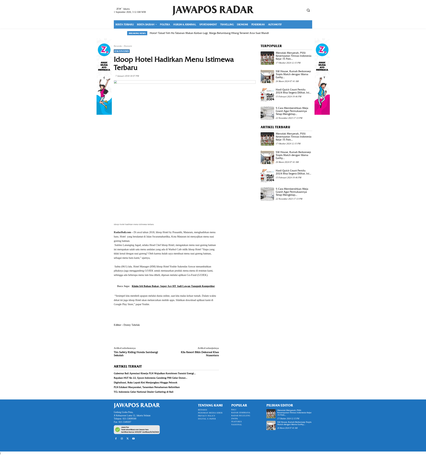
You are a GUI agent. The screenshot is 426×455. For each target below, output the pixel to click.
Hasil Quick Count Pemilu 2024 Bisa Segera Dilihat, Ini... (293, 91)
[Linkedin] (147, 336)
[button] (308, 10)
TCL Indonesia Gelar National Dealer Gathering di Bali (143, 391)
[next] (297, 33)
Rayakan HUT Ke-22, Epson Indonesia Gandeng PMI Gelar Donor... (150, 377)
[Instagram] (122, 439)
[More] (163, 336)
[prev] (291, 33)
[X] (124, 336)
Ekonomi (128, 46)
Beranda (118, 46)
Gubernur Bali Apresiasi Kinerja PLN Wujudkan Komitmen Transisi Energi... (155, 373)
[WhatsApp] (140, 336)
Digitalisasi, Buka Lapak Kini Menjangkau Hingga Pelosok (145, 382)
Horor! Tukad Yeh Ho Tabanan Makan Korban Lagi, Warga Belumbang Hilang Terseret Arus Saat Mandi (209, 33)
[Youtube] (133, 439)
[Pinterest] (132, 336)
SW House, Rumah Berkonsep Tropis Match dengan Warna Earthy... (293, 74)
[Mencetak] (155, 336)
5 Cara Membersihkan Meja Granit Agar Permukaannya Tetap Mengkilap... (292, 111)
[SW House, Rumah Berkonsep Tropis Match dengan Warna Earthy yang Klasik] (267, 76)
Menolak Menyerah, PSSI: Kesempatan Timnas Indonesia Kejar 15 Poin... (293, 55)
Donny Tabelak (131, 324)
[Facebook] (117, 336)
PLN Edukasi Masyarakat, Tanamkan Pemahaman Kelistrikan (147, 387)
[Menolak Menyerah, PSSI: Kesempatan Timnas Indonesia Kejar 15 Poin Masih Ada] (267, 58)
